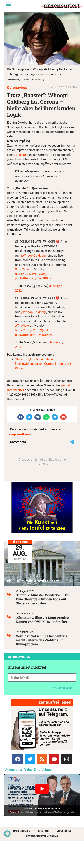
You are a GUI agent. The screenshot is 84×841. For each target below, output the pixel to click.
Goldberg (20, 155)
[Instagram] (66, 759)
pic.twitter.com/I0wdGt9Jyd (33, 278)
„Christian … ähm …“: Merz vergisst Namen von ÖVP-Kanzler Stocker (42, 619)
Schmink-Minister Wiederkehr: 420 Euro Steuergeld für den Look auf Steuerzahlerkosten (43, 599)
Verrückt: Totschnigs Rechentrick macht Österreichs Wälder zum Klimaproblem (41, 640)
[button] (8, 4)
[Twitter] (30, 759)
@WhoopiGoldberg (33, 255)
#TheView (22, 269)
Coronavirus (17, 87)
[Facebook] (17, 759)
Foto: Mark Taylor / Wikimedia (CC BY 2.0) (25, 80)
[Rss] (42, 759)
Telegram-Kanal (19, 434)
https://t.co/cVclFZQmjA (32, 274)
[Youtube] (54, 759)
